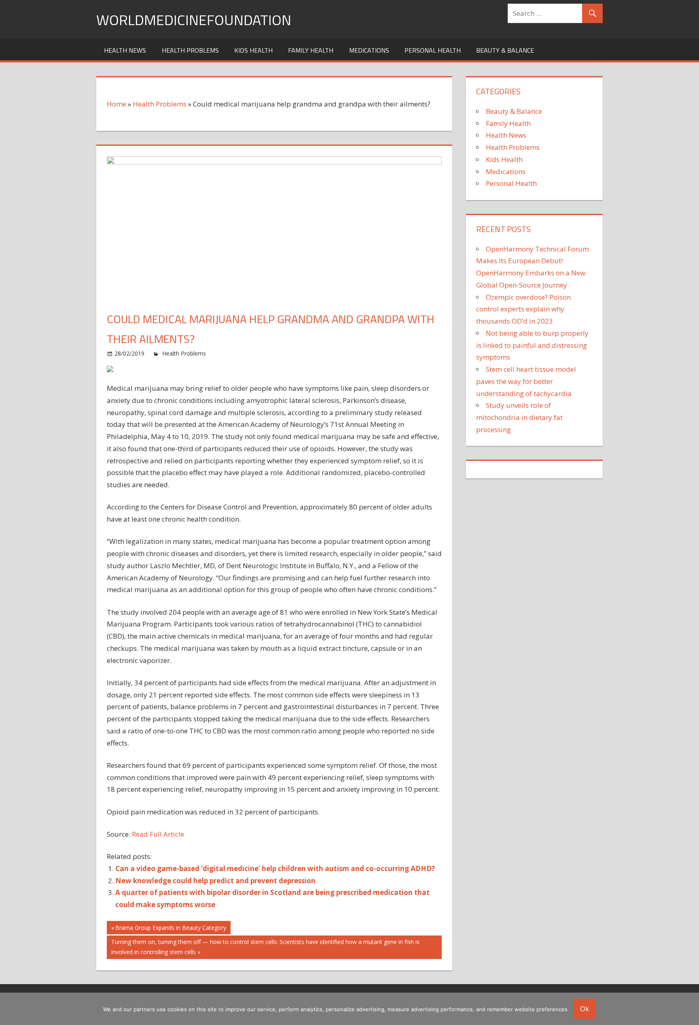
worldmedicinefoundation (193, 20)
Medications (369, 50)
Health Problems (190, 50)
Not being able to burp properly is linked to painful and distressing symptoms (532, 345)
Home (116, 104)
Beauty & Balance (505, 50)
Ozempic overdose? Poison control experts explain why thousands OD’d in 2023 (523, 309)
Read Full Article (158, 834)
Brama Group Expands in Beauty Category (170, 928)
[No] (689, 1009)
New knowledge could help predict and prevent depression (215, 880)
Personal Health (433, 50)
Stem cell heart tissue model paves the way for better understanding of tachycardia (526, 381)
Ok (584, 1008)
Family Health (310, 50)
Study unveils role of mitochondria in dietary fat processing (519, 417)
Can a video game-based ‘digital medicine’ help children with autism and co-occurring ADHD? (275, 868)
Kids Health (253, 50)
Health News (125, 50)
